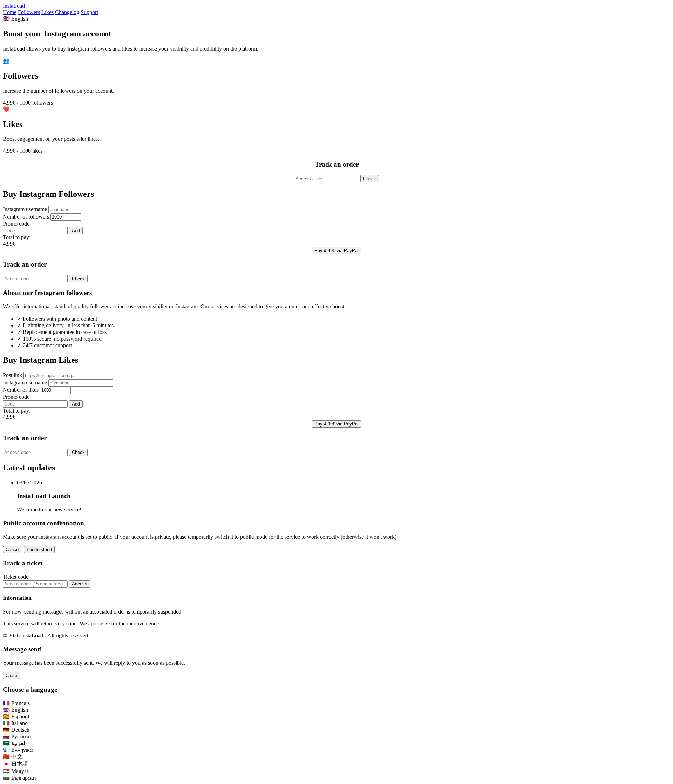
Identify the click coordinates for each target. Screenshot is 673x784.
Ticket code (15, 577)
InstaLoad (14, 6)
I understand (39, 549)
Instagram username (25, 209)
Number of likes (21, 390)
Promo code (16, 224)
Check (369, 178)
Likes (47, 12)
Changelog (67, 12)
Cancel (13, 549)
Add (76, 230)
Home (9, 12)
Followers (29, 12)
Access (79, 584)
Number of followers (26, 217)
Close (11, 675)
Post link (12, 375)
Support (89, 12)
